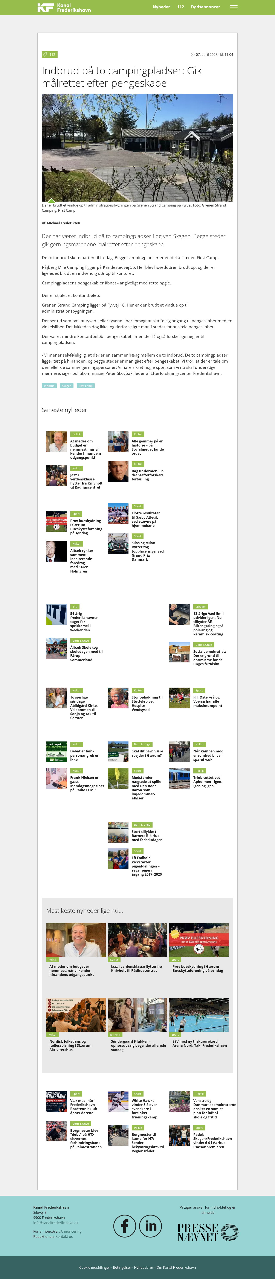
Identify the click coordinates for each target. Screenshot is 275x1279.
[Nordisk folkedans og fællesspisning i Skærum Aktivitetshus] (76, 1015)
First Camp (86, 386)
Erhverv (201, 607)
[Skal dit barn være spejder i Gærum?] (118, 751)
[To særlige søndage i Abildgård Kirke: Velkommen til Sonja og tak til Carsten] (56, 698)
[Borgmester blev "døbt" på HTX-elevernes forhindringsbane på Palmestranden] (56, 1131)
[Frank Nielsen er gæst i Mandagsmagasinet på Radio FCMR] (56, 778)
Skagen (66, 386)
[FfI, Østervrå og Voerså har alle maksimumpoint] (179, 698)
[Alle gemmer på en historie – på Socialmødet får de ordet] (118, 441)
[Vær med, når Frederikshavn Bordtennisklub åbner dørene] (56, 1101)
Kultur (77, 468)
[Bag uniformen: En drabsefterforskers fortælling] (118, 471)
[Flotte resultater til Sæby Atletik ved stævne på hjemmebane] (118, 513)
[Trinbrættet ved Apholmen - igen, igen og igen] (179, 778)
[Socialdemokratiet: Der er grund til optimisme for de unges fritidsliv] (179, 652)
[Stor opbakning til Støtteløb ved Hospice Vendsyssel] (118, 698)
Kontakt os (64, 1236)
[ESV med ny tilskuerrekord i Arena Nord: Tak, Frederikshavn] (199, 1015)
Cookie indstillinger (95, 1267)
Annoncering (71, 1231)
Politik (77, 434)
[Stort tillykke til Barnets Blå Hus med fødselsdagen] (118, 832)
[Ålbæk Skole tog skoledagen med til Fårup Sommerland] (56, 648)
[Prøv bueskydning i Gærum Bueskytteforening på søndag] (56, 521)
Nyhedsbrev (144, 1267)
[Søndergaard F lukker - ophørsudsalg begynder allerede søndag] (137, 1015)
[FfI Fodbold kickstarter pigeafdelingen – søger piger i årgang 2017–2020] (118, 858)
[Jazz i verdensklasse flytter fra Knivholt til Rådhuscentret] (56, 475)
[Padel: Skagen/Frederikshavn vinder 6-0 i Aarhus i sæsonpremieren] (179, 1135)
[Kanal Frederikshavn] (64, 7)
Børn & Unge (81, 641)
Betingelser (122, 1267)
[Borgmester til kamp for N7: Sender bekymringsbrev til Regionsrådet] (118, 1135)
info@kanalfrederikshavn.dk (55, 1222)
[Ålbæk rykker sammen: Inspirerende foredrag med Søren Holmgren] (56, 551)
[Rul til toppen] (265, 1269)
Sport (76, 514)
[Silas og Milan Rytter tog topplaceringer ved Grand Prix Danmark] (118, 543)
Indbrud (49, 386)
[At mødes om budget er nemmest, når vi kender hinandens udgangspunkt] (56, 441)
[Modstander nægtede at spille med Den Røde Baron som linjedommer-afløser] (118, 778)
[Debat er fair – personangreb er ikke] (56, 751)
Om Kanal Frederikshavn (176, 1267)
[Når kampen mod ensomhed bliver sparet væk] (179, 751)
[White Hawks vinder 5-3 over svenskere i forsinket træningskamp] (118, 1101)
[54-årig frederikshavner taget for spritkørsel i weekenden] (56, 614)
